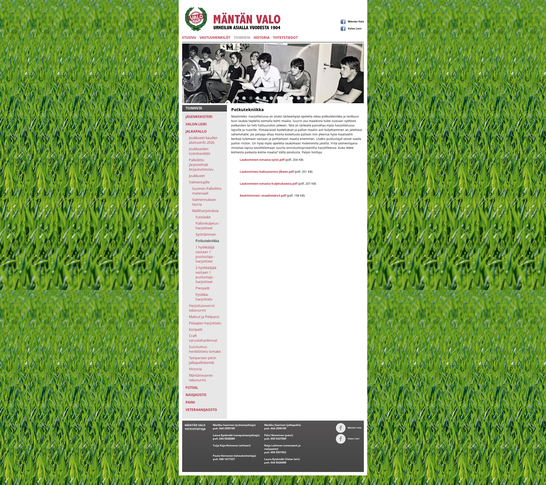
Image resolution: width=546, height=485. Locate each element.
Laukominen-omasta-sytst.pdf (262, 160)
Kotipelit (195, 329)
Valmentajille (199, 182)
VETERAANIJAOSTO (201, 409)
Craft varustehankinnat (203, 338)
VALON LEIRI (196, 124)
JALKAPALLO (196, 131)
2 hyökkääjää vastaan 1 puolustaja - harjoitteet (206, 274)
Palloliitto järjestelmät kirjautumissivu (201, 165)
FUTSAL (192, 387)
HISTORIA (262, 37)
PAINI (190, 402)
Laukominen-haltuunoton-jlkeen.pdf (267, 172)
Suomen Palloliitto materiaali (207, 191)
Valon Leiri (355, 28)
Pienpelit (203, 288)
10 (298, 98)
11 (305, 98)
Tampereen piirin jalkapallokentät (202, 360)
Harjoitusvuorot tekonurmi (202, 308)
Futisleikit (203, 217)
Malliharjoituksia (205, 210)
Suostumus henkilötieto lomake (205, 349)
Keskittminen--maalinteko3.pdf (263, 195)
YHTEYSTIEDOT (285, 37)
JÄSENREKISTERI (199, 116)
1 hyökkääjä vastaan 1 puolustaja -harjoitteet (205, 254)
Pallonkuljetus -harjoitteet (208, 225)
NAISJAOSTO (196, 394)
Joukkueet (197, 175)
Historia (195, 369)
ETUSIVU (189, 37)
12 (312, 98)
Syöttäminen (206, 234)
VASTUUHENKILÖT (215, 37)
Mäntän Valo (356, 21)
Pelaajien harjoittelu (205, 323)
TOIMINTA (242, 37)
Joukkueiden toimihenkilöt (199, 151)
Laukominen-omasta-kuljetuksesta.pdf (268, 184)
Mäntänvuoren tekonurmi (201, 377)
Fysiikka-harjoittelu (204, 297)
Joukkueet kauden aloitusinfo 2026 (203, 140)
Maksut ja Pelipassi (204, 316)
